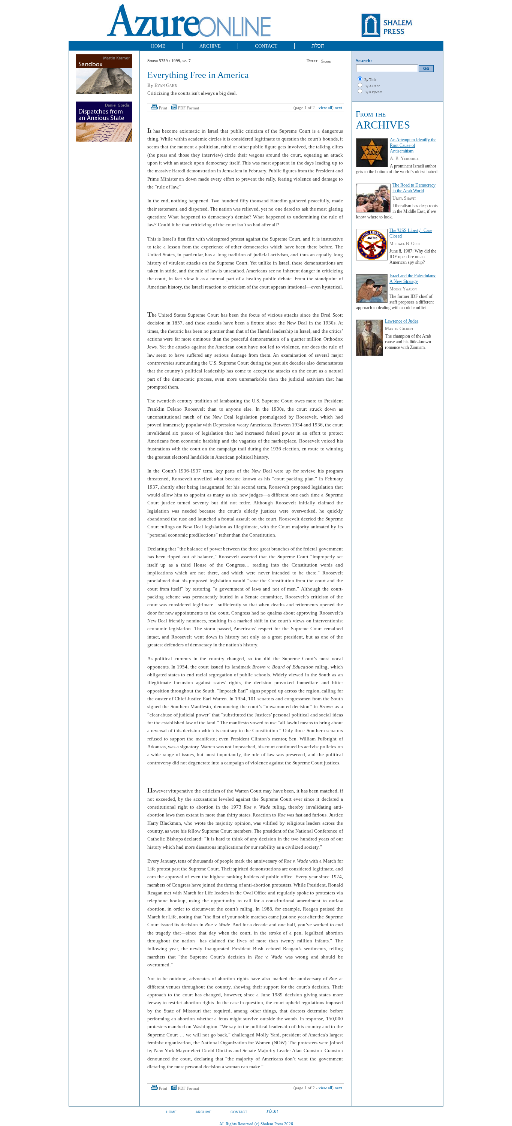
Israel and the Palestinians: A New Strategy (412, 278)
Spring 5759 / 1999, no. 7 (169, 61)
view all (325, 108)
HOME (158, 46)
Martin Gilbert (399, 328)
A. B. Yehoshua (404, 158)
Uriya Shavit (404, 198)
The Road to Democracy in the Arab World (414, 187)
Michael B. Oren (405, 243)
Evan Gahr (165, 85)
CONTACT (266, 46)
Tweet (312, 61)
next (338, 108)
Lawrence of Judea (401, 321)
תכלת (318, 45)
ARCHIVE (210, 46)
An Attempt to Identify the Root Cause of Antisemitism (413, 145)
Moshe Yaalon (403, 289)
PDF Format (188, 108)
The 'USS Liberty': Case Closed (410, 233)
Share (326, 61)
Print (163, 108)
